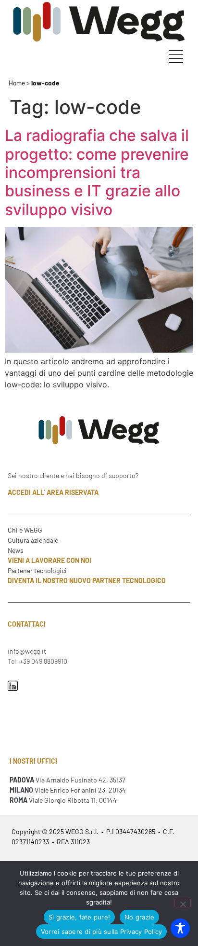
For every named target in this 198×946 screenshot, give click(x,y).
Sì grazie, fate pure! (79, 917)
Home (17, 83)
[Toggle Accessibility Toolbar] (180, 928)
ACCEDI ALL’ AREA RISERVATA (53, 492)
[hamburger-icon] (175, 57)
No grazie (139, 917)
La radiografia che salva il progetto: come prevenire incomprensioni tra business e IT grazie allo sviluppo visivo (97, 172)
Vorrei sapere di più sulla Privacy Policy (101, 931)
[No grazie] (182, 903)
